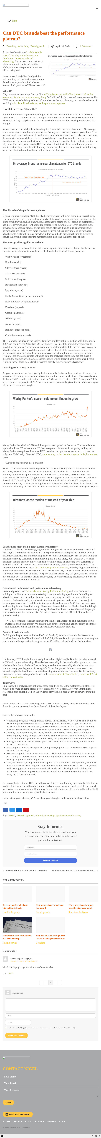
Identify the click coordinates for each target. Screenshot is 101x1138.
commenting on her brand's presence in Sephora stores (69, 454)
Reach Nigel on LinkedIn (19, 1114)
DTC (12, 815)
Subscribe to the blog (50, 860)
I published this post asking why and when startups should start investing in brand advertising (22, 57)
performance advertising (69, 815)
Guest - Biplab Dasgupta (21, 958)
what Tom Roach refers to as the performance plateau (38, 103)
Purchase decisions (78, 912)
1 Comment (86, 46)
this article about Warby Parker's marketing (47, 591)
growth (30, 815)
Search (21, 815)
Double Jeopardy (11, 912)
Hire (62, 1121)
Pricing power (10, 942)
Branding (11, 46)
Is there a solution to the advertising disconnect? (26, 870)
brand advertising (45, 815)
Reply (11, 973)
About (17, 1121)
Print (14, 20)
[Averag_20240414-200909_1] (72, 65)
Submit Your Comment (16, 1035)
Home (7, 1121)
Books (39, 1121)
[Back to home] (16, 5)
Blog (28, 1121)
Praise (51, 1121)
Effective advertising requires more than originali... (73, 870)
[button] (97, 5)
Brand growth (38, 46)
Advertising (23, 46)
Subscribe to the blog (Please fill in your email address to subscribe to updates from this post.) (42, 1028)
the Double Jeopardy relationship (51, 567)
